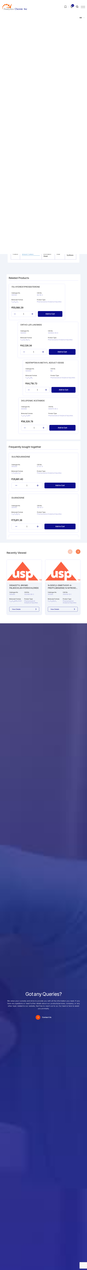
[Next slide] (78, 551)
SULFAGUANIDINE (21, 456)
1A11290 (50, 594)
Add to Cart (50, 314)
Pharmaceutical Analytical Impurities (69, 602)
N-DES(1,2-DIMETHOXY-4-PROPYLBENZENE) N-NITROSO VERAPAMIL (62, 588)
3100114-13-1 (67, 594)
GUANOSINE (17, 497)
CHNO (52, 601)
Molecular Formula (53, 599)
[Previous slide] (70, 551)
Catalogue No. (52, 592)
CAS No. (65, 592)
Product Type (67, 599)
